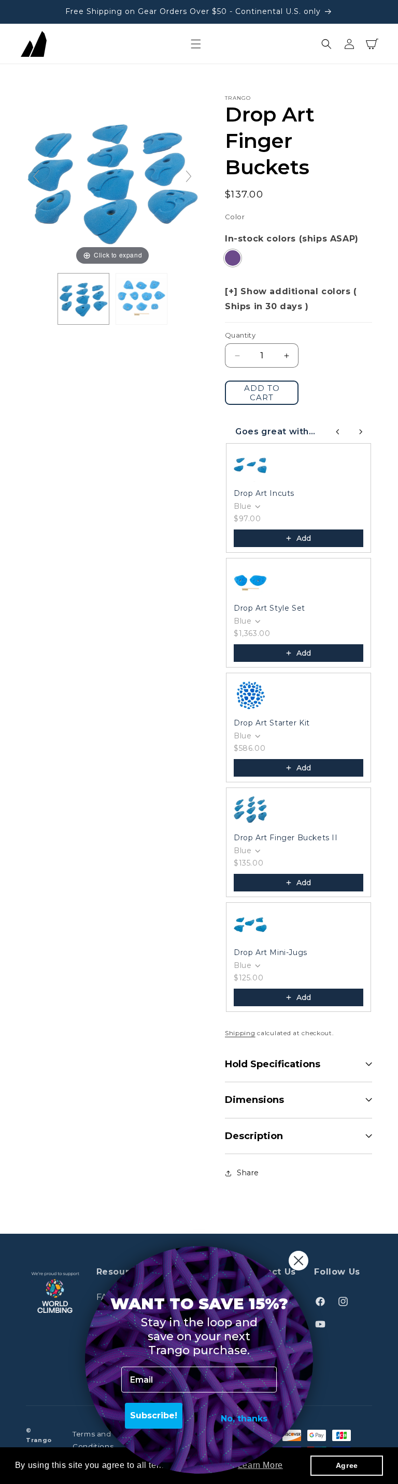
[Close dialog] (298, 1260)
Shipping (240, 1033)
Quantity (240, 335)
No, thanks (244, 1419)
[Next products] (360, 432)
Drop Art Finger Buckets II (286, 837)
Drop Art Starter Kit (272, 723)
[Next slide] (188, 176)
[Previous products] (337, 432)
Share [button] (248, 1172)
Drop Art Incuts (264, 493)
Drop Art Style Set (269, 608)
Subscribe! (153, 1415)
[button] (195, 44)
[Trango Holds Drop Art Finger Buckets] (83, 299)
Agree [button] (347, 1465)
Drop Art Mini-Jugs (270, 952)
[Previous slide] (36, 176)
